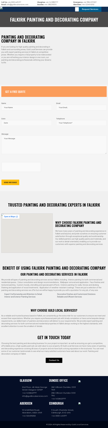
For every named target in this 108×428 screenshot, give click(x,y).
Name (3, 103)
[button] (77, 9)
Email (58, 103)
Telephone (60, 118)
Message (4, 134)
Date (3, 118)
